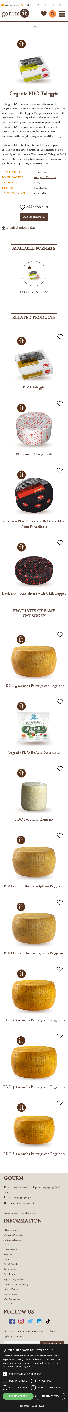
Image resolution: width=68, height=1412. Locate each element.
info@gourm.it (12, 5)
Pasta (6, 1259)
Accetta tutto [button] (18, 1396)
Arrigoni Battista (45, 177)
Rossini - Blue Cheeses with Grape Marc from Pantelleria (34, 524)
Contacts (8, 1303)
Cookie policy (29, 1213)
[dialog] (34, 1378)
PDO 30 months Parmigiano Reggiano (34, 1020)
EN (53, 5)
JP (60, 5)
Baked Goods (11, 1264)
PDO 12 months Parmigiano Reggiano (34, 886)
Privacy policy (11, 1213)
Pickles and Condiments (17, 1244)
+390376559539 (32, 5)
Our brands (10, 1274)
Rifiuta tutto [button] (50, 1396)
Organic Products (13, 1235)
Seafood (8, 1254)
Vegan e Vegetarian (14, 1279)
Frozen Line (10, 1294)
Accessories (10, 1269)
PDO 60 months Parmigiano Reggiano (34, 1154)
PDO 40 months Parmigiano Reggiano (34, 1087)
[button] (34, 1406)
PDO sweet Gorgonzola (34, 454)
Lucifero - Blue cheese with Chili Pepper (34, 594)
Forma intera (34, 292)
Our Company (12, 1299)
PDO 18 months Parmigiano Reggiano (34, 953)
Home (37, 27)
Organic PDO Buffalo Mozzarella (34, 753)
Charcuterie (10, 1249)
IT (46, 5)
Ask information (34, 216)
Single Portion (11, 1289)
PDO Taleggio (34, 388)
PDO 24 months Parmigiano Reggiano (34, 686)
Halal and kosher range (16, 1284)
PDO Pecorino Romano (34, 820)
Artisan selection (12, 1240)
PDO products (11, 1230)
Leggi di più (29, 1366)
